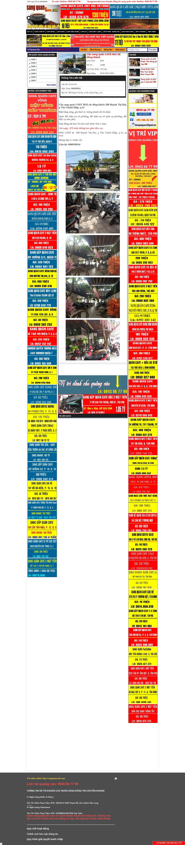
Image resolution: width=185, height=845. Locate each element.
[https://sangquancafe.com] (143, 168)
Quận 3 (33, 66)
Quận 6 (33, 77)
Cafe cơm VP (39, 31)
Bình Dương (95, 50)
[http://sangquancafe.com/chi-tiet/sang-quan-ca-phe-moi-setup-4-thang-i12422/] (143, 206)
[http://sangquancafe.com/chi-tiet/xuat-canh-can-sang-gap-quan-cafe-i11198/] (143, 626)
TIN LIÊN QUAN (65, 416)
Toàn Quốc (120, 50)
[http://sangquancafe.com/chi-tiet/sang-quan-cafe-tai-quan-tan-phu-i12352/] (143, 225)
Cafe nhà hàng (127, 31)
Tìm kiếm (152, 50)
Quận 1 (33, 59)
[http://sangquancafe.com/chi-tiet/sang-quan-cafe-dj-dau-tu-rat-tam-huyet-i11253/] (143, 588)
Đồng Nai (108, 50)
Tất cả (30, 31)
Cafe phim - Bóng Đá (111, 31)
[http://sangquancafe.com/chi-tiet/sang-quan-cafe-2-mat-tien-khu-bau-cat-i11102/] (143, 703)
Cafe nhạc (50, 31)
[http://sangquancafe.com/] (143, 128)
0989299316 (76, 88)
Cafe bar (61, 31)
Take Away (152, 31)
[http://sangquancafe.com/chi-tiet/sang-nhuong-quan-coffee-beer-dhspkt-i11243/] (143, 550)
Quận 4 (33, 70)
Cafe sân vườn (72, 31)
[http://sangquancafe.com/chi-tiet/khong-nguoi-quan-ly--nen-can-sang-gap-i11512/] (143, 435)
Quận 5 (33, 73)
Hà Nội (84, 50)
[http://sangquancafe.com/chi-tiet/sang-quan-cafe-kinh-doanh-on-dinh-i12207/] (143, 263)
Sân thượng (141, 31)
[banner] (84, 12)
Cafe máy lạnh (95, 31)
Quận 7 (33, 80)
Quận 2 (33, 63)
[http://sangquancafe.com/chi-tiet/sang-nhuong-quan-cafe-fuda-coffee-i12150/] (143, 321)
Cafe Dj (84, 31)
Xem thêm (51, 85)
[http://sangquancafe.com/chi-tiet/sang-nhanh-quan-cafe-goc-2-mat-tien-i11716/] (143, 416)
